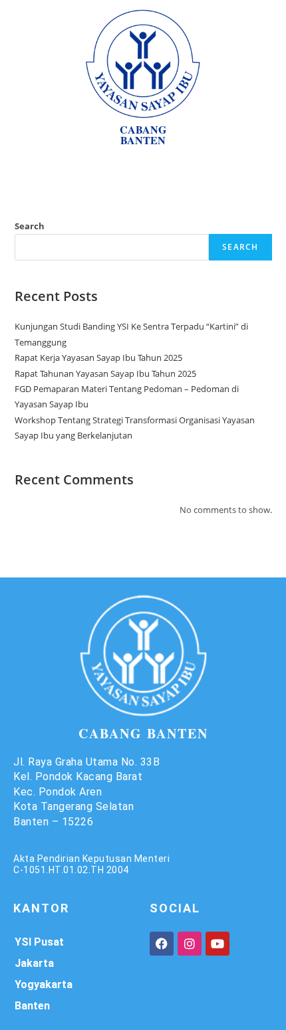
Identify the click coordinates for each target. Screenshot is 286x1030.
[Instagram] (190, 944)
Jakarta (34, 963)
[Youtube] (217, 944)
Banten (32, 1005)
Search (30, 226)
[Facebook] (162, 944)
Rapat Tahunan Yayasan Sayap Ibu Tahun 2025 (105, 373)
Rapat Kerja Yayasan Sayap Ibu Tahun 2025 (98, 357)
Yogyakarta (43, 984)
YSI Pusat (39, 942)
